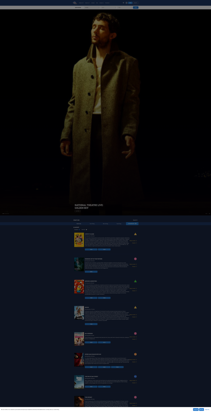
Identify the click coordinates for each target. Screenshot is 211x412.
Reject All (207, 409)
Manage (201, 409)
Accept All (196, 409)
